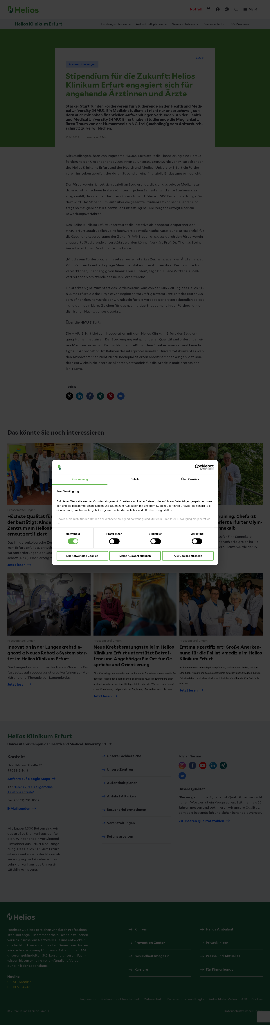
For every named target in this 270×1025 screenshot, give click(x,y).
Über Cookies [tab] (190, 479)
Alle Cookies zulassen (188, 556)
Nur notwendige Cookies (82, 556)
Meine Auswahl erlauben (135, 556)
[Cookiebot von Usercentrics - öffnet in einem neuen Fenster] (197, 467)
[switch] (114, 541)
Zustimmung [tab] (80, 479)
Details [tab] (135, 479)
